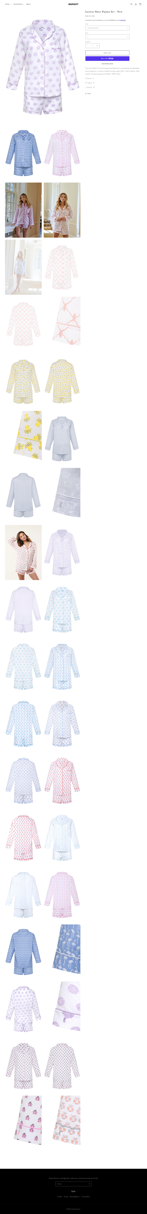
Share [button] (89, 93)
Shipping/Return (75, 1196)
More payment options (107, 63)
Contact (59, 1196)
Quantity (87, 42)
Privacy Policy (86, 1196)
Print (86, 24)
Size (86, 33)
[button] (8, 4)
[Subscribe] (89, 1184)
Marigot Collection (75, 1209)
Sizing (66, 1196)
